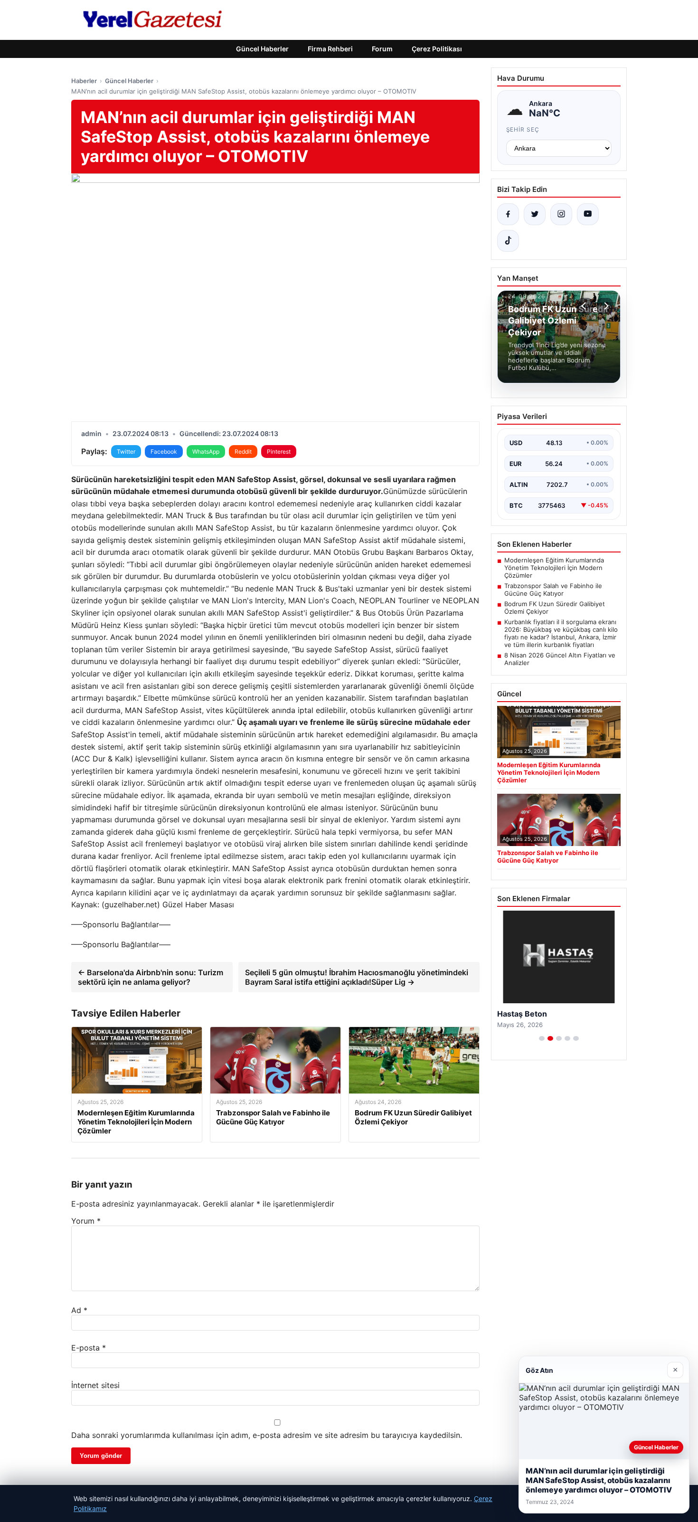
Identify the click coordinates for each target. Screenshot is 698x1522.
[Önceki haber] (585, 306)
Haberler (84, 81)
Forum (382, 49)
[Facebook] (508, 214)
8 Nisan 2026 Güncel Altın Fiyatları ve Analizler (559, 658)
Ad (79, 1310)
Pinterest (279, 451)
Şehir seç (523, 129)
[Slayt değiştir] (542, 1038)
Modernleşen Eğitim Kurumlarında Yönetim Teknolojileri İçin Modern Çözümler (554, 567)
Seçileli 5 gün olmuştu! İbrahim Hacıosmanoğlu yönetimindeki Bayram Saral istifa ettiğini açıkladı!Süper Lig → (356, 977)
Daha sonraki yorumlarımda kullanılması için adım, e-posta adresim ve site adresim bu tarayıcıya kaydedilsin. (266, 1435)
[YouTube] (588, 214)
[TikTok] (508, 241)
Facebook (164, 451)
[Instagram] (561, 214)
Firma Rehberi (330, 49)
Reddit (243, 451)
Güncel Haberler (262, 49)
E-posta (88, 1347)
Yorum (86, 1221)
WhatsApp (205, 451)
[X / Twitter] (535, 214)
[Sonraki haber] (605, 306)
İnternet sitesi (95, 1385)
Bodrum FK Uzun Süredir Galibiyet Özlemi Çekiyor (554, 607)
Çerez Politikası (437, 49)
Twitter (126, 451)
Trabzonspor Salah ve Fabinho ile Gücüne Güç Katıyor (553, 589)
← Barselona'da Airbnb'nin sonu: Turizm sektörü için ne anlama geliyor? (150, 977)
